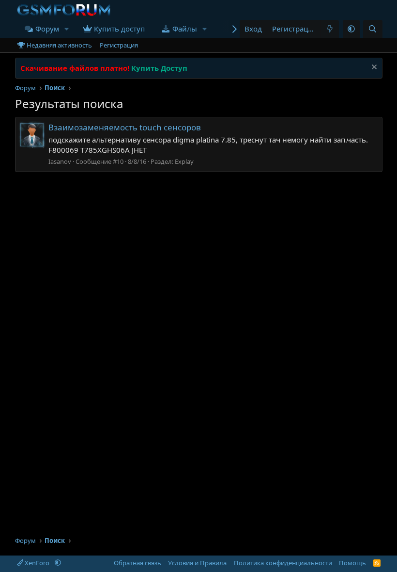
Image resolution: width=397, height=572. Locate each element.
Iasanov (59, 161)
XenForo (37, 562)
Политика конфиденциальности (283, 562)
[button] (67, 29)
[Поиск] (372, 29)
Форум (47, 28)
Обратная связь (137, 562)
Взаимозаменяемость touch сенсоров (124, 127)
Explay (184, 161)
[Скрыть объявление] (373, 68)
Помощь (352, 562)
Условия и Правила (197, 562)
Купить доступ (119, 28)
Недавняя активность (59, 45)
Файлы (184, 28)
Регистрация (119, 45)
